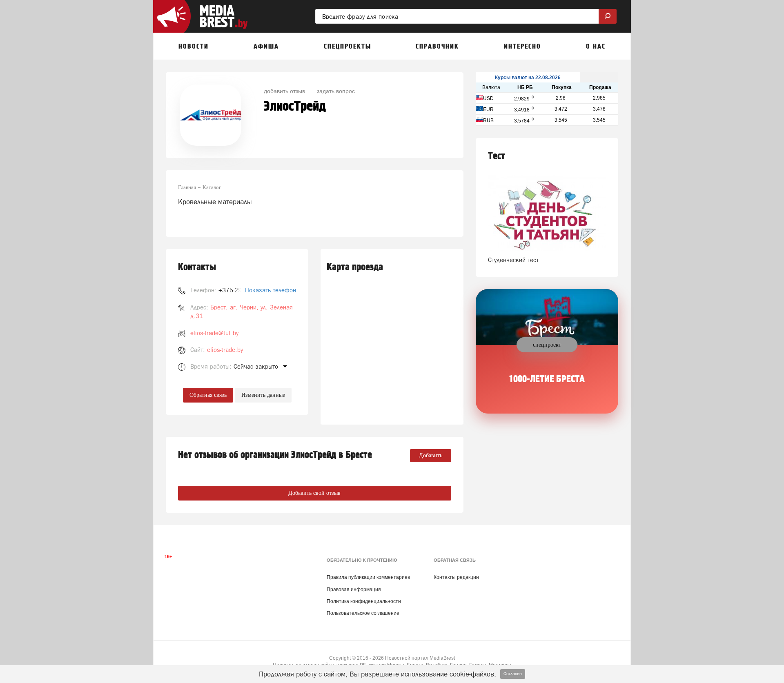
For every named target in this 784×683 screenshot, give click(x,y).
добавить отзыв (284, 91)
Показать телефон (270, 290)
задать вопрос (336, 91)
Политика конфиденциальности (364, 601)
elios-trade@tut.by (214, 332)
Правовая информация (354, 589)
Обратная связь (208, 395)
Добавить (430, 455)
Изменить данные (263, 395)
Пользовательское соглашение (363, 613)
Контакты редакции (456, 577)
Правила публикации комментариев (368, 577)
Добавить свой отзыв (314, 493)
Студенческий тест (513, 259)
